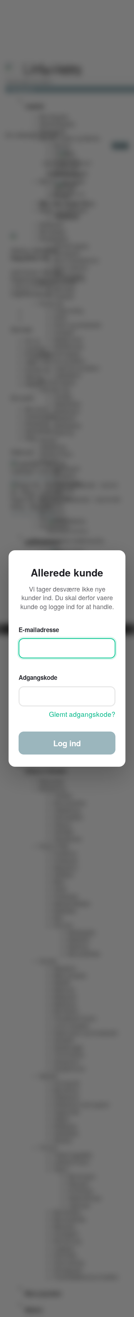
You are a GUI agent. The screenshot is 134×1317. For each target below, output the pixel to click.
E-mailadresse (39, 629)
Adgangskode (38, 677)
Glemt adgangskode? (82, 714)
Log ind (67, 743)
